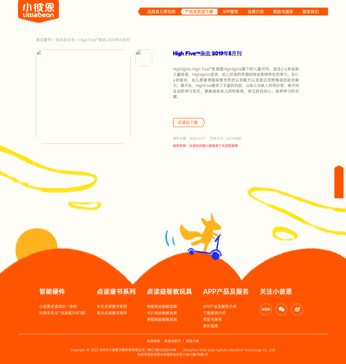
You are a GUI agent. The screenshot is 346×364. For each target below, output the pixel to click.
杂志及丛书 (65, 39)
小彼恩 (38, 11)
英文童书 (43, 39)
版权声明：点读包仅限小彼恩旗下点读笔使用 (205, 146)
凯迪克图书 (172, 341)
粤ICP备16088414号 (162, 350)
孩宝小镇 (192, 341)
